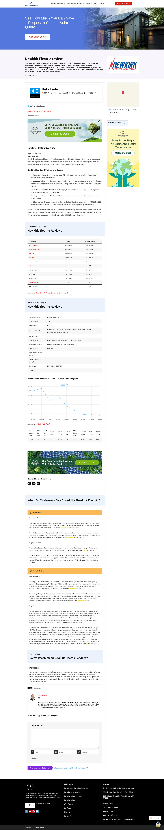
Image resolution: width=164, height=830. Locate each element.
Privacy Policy (108, 803)
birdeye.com (33, 278)
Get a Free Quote (60, 133)
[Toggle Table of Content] (124, 123)
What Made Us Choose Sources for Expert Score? (52, 293)
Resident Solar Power (30, 52)
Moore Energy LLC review (43, 803)
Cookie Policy (108, 811)
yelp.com (32, 254)
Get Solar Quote (124, 4)
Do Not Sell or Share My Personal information (119, 819)
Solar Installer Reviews (74, 4)
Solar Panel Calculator (72, 792)
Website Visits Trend (43, 424)
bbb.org (31, 258)
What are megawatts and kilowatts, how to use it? (71, 768)
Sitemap (67, 812)
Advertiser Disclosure (33, 115)
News (102, 4)
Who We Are (68, 804)
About (88, 4)
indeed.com (32, 266)
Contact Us (68, 816)
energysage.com (34, 245)
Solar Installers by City (72, 800)
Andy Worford (42, 695)
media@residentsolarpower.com (122, 788)
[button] (123, 93)
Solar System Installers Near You (76, 788)
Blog (95, 4)
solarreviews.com (34, 249)
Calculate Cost (87, 462)
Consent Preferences (110, 815)
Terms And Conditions (111, 807)
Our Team (67, 808)
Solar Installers (41, 52)
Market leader (37, 688)
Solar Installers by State (73, 796)
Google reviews (34, 282)
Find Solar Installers (56, 4)
